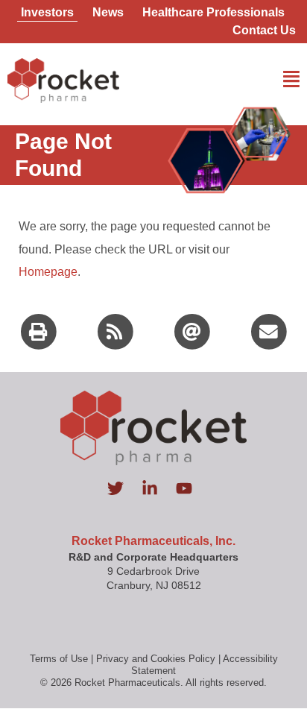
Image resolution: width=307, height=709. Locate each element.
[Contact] (269, 330)
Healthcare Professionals (213, 12)
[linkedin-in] (157, 488)
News (108, 12)
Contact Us (264, 30)
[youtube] (188, 488)
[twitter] (123, 488)
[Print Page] (39, 330)
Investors (47, 12)
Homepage (48, 271)
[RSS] (115, 330)
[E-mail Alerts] (192, 330)
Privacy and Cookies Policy (155, 658)
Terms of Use (59, 658)
